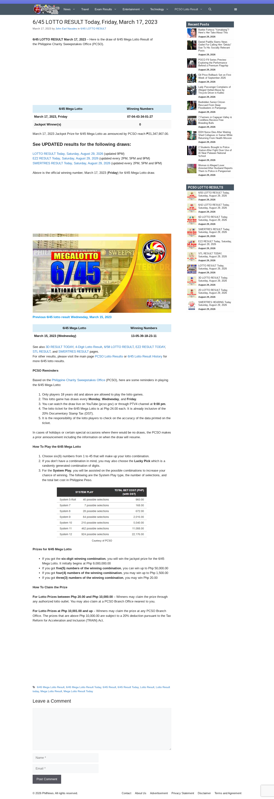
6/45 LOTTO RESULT (93, 28)
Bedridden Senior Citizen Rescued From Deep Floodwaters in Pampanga (212, 105)
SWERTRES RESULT (73, 351)
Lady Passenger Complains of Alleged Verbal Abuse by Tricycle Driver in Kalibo (214, 90)
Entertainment (131, 9)
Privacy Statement (182, 793)
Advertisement (159, 793)
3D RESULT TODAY (59, 347)
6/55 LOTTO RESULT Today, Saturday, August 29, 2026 (214, 194)
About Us (140, 793)
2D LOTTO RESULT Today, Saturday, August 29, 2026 (213, 291)
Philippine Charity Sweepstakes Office (78, 380)
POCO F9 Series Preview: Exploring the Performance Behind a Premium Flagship (213, 62)
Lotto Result (147, 687)
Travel (85, 9)
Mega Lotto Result (51, 691)
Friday (62, 116)
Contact (126, 793)
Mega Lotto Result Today (78, 691)
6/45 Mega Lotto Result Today (83, 687)
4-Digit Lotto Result (88, 347)
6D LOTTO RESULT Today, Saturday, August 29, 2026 (213, 218)
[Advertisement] (102, 77)
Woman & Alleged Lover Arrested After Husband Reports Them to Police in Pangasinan (215, 168)
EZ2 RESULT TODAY (150, 347)
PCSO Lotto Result (186, 9)
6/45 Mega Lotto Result (50, 687)
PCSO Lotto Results (109, 356)
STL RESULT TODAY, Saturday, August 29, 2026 (212, 255)
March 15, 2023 (100, 317)
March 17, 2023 (75, 39)
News (67, 9)
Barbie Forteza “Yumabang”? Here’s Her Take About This (213, 31)
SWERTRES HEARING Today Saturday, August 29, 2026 (214, 304)
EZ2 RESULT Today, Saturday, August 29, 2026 (65, 158)
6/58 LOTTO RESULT (119, 347)
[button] (210, 9)
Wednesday (79, 317)
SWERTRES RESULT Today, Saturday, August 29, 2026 (71, 163)
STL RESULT (42, 351)
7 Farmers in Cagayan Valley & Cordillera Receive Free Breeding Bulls (215, 120)
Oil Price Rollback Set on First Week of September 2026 (214, 76)
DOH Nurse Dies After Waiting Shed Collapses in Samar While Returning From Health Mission (215, 135)
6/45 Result (109, 687)
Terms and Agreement (228, 793)
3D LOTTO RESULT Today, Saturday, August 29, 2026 (213, 279)
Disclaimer (204, 793)
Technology (157, 9)
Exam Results (103, 9)
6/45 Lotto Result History (145, 356)
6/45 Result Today (128, 687)
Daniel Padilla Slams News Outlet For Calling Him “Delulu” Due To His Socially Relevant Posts (214, 46)
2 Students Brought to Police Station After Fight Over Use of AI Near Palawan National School (215, 151)
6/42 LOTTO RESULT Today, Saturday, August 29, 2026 (214, 206)
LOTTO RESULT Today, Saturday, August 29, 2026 (68, 154)
